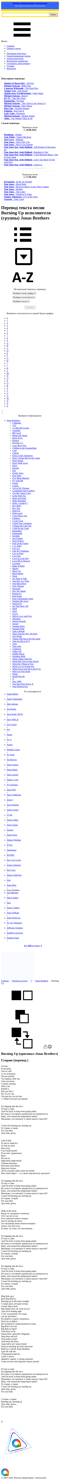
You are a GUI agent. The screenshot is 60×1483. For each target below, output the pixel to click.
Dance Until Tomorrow (22, 455)
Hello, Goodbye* (20, 503)
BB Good (16, 433)
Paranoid (16, 588)
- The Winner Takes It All (18, 118)
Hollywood (17, 513)
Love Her (16, 556)
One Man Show (19, 583)
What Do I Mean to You (22, 664)
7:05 (14, 425)
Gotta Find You (19, 496)
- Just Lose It (14, 111)
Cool (14, 450)
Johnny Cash (12, 780)
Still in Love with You (22, 616)
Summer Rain (18, 629)
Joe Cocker (12, 724)
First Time (16, 475)
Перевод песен (14, 48)
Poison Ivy (17, 593)
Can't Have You (19, 445)
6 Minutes (16, 423)
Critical (15, 453)
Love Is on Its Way (20, 558)
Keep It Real (17, 541)
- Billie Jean (17, 86)
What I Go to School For (23, 666)
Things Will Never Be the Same (26, 639)
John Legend (12, 775)
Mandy (15, 568)
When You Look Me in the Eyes (26, 669)
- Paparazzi (14, 113)
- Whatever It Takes (18, 194)
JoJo (9, 880)
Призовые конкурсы (16, 53)
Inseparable (17, 533)
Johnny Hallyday (14, 875)
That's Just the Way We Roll (24, 634)
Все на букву (33, 946)
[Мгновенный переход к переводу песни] (23, 265)
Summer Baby (18, 626)
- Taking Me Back (17, 137)
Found (15, 483)
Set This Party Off (20, 606)
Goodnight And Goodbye (23, 491)
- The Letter (14, 192)
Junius (9, 734)
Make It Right (18, 566)
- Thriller (13, 134)
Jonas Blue (11, 885)
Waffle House (18, 654)
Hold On (16, 511)
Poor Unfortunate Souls (22, 598)
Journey (10, 830)
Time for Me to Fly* (21, 641)
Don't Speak (17, 460)
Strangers (16, 619)
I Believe (16, 518)
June (9, 903)
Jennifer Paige (13, 938)
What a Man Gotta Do (22, 659)
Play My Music (19, 591)
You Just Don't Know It (22, 684)
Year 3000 (16, 681)
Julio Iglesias (12, 704)
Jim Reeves (12, 760)
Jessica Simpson (14, 865)
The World (17, 636)
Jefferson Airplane (15, 928)
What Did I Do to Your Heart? (25, 661)
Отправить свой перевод (18, 63)
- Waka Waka (23, 93)
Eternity (15, 468)
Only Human (18, 586)
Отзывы (10, 66)
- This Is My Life (17, 142)
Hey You (16, 508)
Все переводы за (31, 168)
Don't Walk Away (20, 463)
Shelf (14, 609)
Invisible (16, 536)
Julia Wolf (11, 790)
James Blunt (12, 770)
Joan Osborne (13, 805)
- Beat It (15, 96)
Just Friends (17, 538)
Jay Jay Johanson (14, 923)
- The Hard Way (21, 88)
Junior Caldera (13, 908)
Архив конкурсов (15, 58)
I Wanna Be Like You (21, 526)
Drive (14, 465)
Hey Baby (16, 506)
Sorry (14, 611)
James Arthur (12, 820)
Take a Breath (18, 631)
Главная (10, 46)
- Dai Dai (19, 83)
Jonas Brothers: (13, 420)
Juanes (10, 744)
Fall (14, 470)
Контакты (11, 68)
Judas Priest (12, 835)
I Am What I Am (19, 516)
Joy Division (12, 785)
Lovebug (16, 563)
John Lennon (12, 765)
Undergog (16, 649)
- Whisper (13, 139)
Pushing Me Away (20, 601)
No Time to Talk (19, 578)
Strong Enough (19, 621)
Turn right (16, 646)
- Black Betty (15, 184)
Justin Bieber (12, 694)
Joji (8, 729)
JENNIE (10, 855)
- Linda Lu (23, 165)
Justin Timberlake (14, 699)
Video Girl (17, 651)
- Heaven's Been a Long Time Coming (26, 187)
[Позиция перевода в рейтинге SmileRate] (50, 1048)
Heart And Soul (19, 498)
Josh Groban (12, 825)
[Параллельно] (22, 1005)
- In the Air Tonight (18, 182)
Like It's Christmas (20, 551)
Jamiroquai (11, 850)
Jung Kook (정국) (15, 714)
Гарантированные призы (18, 56)
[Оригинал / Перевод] (22, 1048)
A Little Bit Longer (20, 428)
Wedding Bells (18, 656)
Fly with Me (17, 481)
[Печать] (45, 1048)
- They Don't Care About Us (24, 103)
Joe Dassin (11, 709)
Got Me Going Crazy (21, 493)
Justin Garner (12, 810)
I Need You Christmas (22, 523)
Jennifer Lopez (13, 749)
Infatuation (17, 531)
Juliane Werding (14, 840)
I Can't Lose (17, 521)
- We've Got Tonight (18, 144)
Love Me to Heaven (21, 561)
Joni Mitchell (12, 893)
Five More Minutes (20, 478)
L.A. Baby (17, 546)
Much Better (17, 573)
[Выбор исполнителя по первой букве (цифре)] (23, 287)
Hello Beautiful (19, 501)
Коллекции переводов (17, 61)
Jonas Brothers (41, 981)
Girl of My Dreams (20, 488)
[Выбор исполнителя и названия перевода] (23, 244)
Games (15, 486)
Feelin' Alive (17, 473)
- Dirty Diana (18, 106)
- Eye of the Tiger (21, 197)
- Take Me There (15, 98)
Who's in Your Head (21, 671)
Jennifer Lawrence (15, 933)
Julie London (12, 898)
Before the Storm (19, 435)
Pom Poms (17, 596)
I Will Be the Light (20, 528)
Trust (14, 644)
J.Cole (9, 815)
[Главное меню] (22, 39)
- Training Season (16, 108)
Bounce (15, 440)
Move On (16, 571)
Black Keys (17, 438)
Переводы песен (20, 981)
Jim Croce (11, 870)
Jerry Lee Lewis (14, 860)
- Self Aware (16, 91)
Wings (15, 674)
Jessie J (10, 800)
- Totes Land (14, 199)
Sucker (15, 624)
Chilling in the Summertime (24, 448)
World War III (18, 676)
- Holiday (13, 189)
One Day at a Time (20, 581)
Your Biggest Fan (20, 686)
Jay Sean (11, 754)
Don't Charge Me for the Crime (26, 458)
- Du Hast (14, 101)
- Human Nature (19, 116)
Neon (14, 576)
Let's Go (16, 548)
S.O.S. (15, 614)
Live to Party (18, 553)
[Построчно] (22, 1026)
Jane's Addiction (14, 795)
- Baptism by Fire (26, 152)
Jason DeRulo (13, 913)
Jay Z (9, 739)
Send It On (17, 603)
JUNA (10, 845)
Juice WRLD (12, 719)
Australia (16, 430)
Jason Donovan (13, 918)
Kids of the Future (20, 543)
